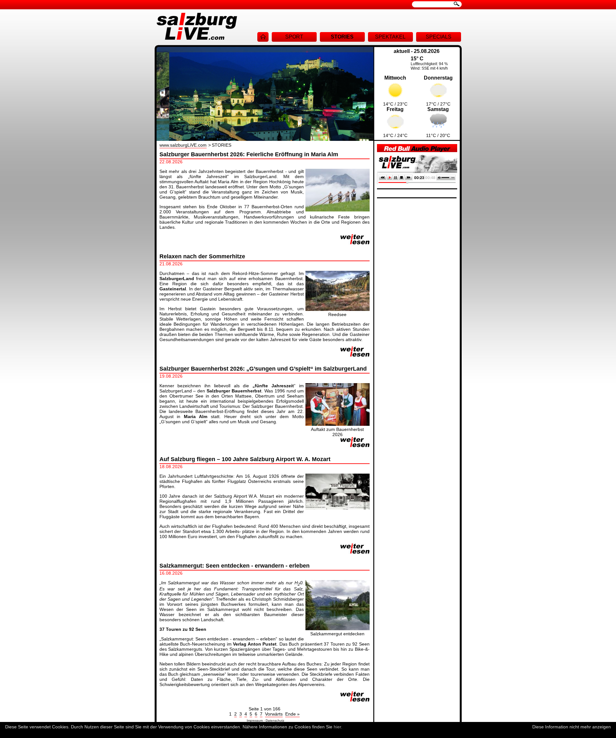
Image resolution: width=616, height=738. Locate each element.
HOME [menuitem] (263, 37)
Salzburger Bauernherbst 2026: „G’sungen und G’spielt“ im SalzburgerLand (263, 368)
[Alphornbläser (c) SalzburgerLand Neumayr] (337, 209)
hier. (338, 726)
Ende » (292, 714)
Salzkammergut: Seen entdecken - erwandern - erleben (234, 565)
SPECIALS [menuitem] (438, 36)
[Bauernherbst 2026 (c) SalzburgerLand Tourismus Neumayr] (337, 424)
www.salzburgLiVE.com (183, 145)
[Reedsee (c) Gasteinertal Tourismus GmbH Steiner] (337, 309)
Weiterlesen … (355, 239)
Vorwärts (274, 714)
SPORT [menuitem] (294, 36)
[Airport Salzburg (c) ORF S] (337, 508)
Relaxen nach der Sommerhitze (202, 256)
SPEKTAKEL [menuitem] (390, 36)
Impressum (255, 720)
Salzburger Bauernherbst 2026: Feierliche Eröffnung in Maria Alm (248, 154)
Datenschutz (275, 720)
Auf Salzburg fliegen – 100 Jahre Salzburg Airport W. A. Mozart (244, 459)
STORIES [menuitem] (342, 36)
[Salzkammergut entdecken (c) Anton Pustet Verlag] (337, 628)
